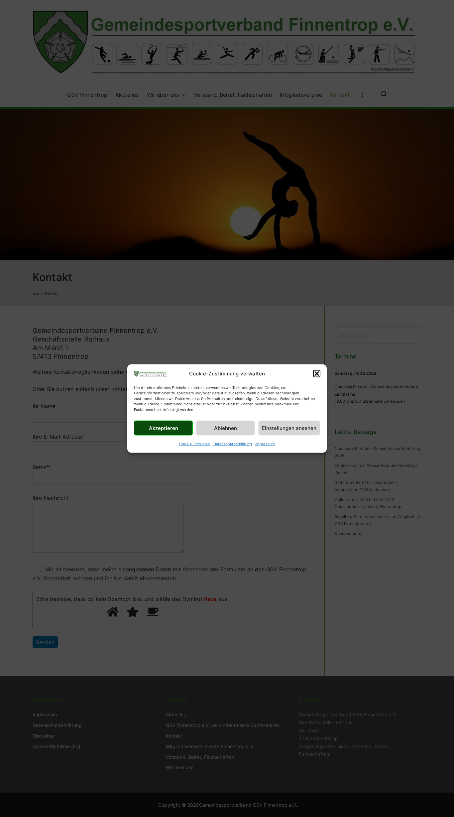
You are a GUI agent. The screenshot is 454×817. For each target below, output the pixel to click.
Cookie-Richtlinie (194, 444)
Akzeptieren (163, 428)
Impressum (265, 444)
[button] (316, 373)
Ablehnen (225, 428)
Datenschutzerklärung (232, 444)
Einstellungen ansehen (289, 428)
